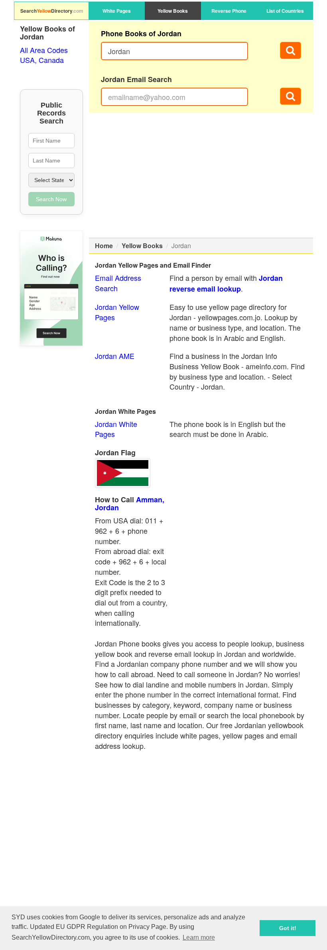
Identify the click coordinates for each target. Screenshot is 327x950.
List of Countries (285, 10)
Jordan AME (114, 356)
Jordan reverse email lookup (226, 283)
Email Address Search (118, 282)
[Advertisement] (201, 175)
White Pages (116, 10)
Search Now (51, 199)
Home (104, 245)
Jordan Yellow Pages (117, 312)
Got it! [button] (287, 928)
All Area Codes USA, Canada (44, 55)
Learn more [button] (199, 937)
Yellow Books (173, 10)
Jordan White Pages (116, 429)
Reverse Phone (228, 10)
